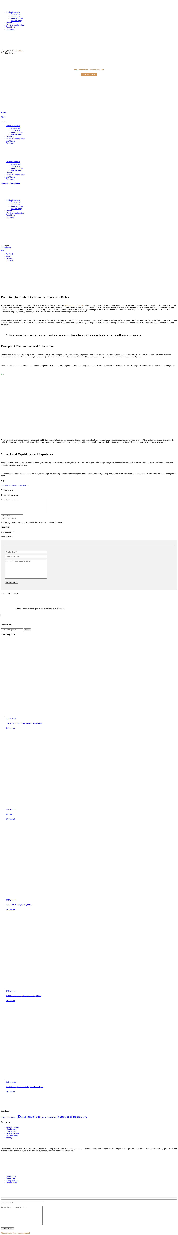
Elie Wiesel (9, 814)
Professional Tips (67, 1116)
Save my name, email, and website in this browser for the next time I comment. (33, 523)
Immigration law (17, 18)
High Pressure (6, 311)
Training (9, 1138)
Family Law (15, 16)
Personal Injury (16, 21)
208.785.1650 (10, 100)
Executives (5, 485)
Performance (51, 1117)
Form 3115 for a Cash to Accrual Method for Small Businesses (24, 723)
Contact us (10, 29)
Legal (20, 485)
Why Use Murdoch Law (15, 25)
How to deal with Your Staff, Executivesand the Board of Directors (7, 270)
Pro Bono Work (12, 1136)
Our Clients (10, 27)
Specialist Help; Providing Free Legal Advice (19, 905)
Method (44, 1117)
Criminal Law (16, 14)
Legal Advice (11, 1131)
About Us (9, 23)
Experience (13, 485)
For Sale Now (89, 74)
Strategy (25, 485)
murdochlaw (6, 283)
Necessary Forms (5, 291)
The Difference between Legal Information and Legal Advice (23, 996)
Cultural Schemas (12, 1127)
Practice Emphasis (13, 12)
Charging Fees (6, 1117)
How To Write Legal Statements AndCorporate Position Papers (24, 1087)
